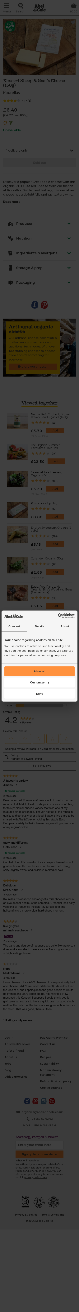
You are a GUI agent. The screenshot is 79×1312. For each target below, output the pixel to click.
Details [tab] (39, 626)
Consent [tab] (14, 626)
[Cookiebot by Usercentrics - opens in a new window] (58, 615)
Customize (37, 682)
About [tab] (65, 626)
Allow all (39, 671)
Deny (39, 693)
